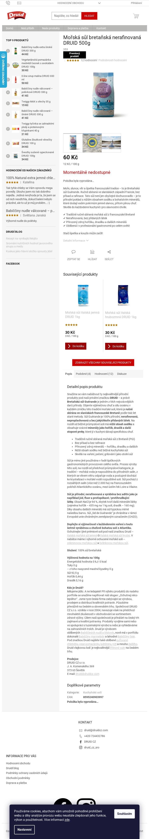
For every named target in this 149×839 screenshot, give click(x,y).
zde (67, 820)
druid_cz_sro (91, 747)
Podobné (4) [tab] (83, 373)
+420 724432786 (94, 736)
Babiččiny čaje (126, 636)
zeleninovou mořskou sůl (82, 543)
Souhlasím (124, 814)
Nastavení (24, 829)
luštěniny (105, 644)
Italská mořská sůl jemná (82, 535)
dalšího (132, 644)
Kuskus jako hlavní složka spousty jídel (29, 251)
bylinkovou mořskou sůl (114, 543)
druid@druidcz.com (87, 673)
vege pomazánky (89, 644)
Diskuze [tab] (121, 373)
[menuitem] (9, 28)
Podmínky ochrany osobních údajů (27, 773)
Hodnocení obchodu (70, 3)
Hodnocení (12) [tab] (104, 373)
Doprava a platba (16, 782)
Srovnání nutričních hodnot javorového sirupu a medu (29, 245)
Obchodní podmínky (18, 778)
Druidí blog (12, 768)
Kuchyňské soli (92, 692)
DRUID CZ (90, 741)
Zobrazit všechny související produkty (103, 362)
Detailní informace (74, 240)
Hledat (89, 15)
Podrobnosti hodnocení (113, 60)
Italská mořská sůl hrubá (115, 535)
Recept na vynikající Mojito (22, 238)
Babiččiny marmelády (92, 636)
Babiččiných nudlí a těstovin (97, 632)
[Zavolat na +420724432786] (11, 2)
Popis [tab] (68, 373)
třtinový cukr (117, 647)
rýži (114, 644)
